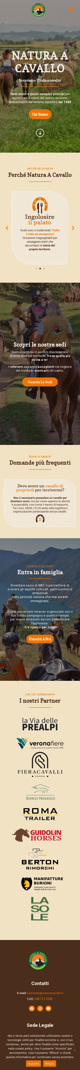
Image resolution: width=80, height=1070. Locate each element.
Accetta (33, 1063)
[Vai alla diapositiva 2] (40, 268)
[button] (7, 228)
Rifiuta (49, 1063)
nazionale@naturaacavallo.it (45, 993)
